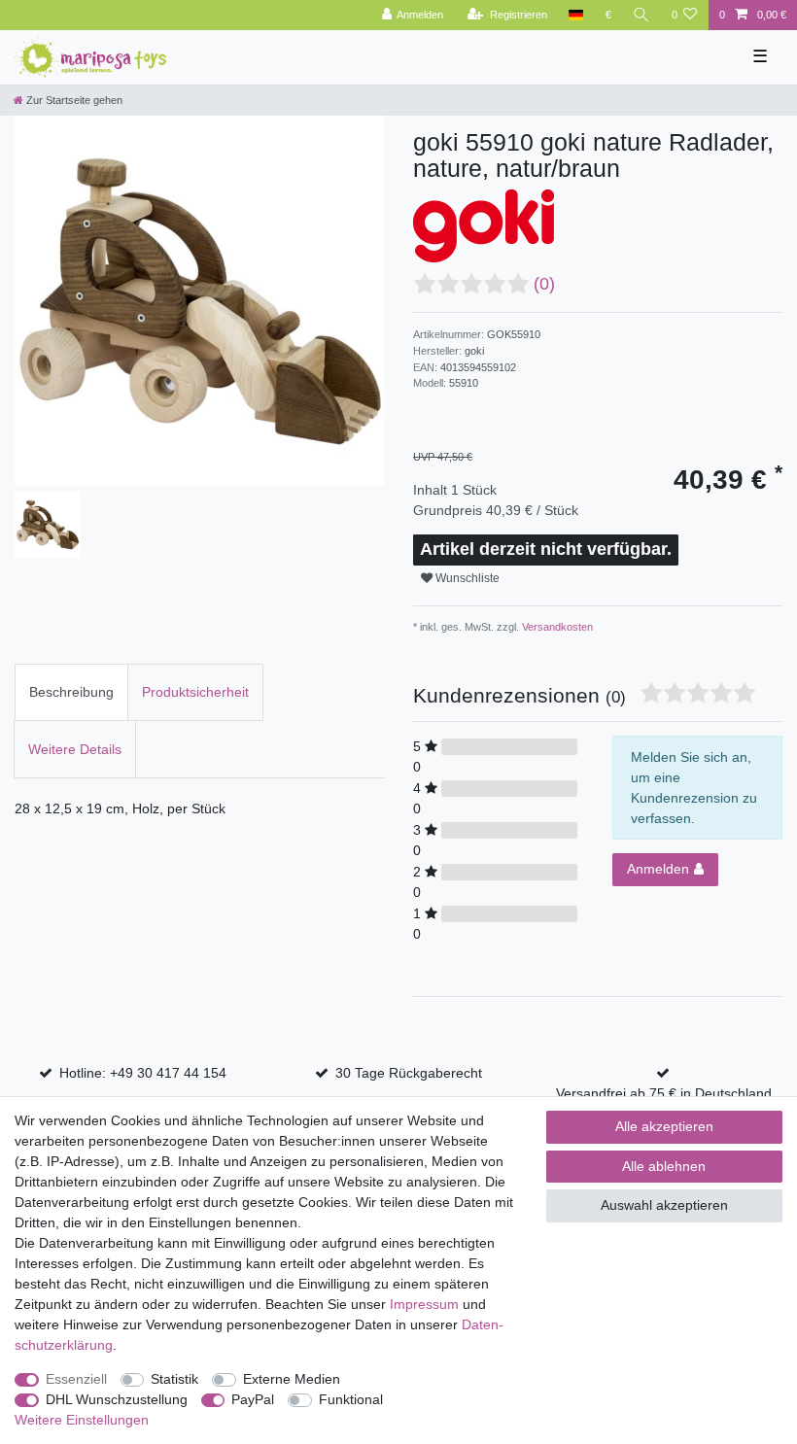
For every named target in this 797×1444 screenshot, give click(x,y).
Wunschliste (466, 578)
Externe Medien (291, 1379)
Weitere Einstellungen (82, 1419)
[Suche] (641, 15)
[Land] (576, 15)
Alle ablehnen (664, 1166)
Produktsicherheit (195, 692)
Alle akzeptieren (664, 1126)
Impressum (424, 1304)
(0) (544, 283)
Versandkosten (556, 627)
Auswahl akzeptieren (664, 1205)
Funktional (351, 1399)
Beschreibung (71, 692)
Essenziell (76, 1379)
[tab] (71, 692)
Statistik (174, 1379)
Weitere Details (74, 749)
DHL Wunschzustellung (117, 1399)
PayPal (252, 1399)
